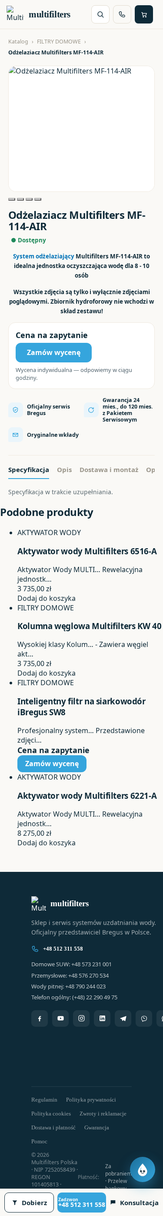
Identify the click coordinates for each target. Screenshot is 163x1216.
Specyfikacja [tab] (28, 469)
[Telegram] (123, 1018)
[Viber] (144, 1018)
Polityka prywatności (91, 1099)
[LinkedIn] (102, 1018)
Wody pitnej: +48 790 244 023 (68, 986)
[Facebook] (39, 1018)
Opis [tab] (64, 469)
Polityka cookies (51, 1113)
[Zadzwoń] (122, 14)
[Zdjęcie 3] (29, 199)
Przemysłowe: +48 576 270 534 (70, 975)
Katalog (18, 41)
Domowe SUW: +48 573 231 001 (71, 964)
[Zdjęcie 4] (37, 199)
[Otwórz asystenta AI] (142, 1169)
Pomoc (39, 1141)
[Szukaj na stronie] (100, 14)
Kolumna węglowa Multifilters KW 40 (89, 625)
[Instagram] (81, 1018)
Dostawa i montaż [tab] (109, 469)
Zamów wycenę (53, 352)
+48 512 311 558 (63, 948)
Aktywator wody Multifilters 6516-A (86, 551)
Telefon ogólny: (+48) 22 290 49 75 (74, 997)
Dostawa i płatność (53, 1127)
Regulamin (44, 1099)
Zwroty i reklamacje (103, 1113)
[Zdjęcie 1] (11, 199)
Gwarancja (96, 1127)
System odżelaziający (43, 256)
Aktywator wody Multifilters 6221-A (86, 795)
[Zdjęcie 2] (20, 199)
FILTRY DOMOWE (59, 41)
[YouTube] (60, 1018)
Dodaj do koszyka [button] (46, 598)
